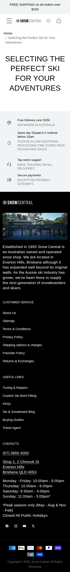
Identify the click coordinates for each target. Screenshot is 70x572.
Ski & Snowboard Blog (19, 412)
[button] (9, 21)
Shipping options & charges (22, 345)
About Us (9, 313)
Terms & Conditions (17, 329)
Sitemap (9, 321)
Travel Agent (12, 428)
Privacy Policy (13, 337)
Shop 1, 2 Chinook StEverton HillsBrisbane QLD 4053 (21, 467)
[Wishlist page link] (48, 21)
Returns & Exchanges (18, 361)
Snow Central (40, 561)
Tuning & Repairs (15, 387)
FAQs (7, 404)
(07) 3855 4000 (16, 453)
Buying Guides (13, 420)
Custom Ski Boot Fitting (19, 396)
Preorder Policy (14, 353)
